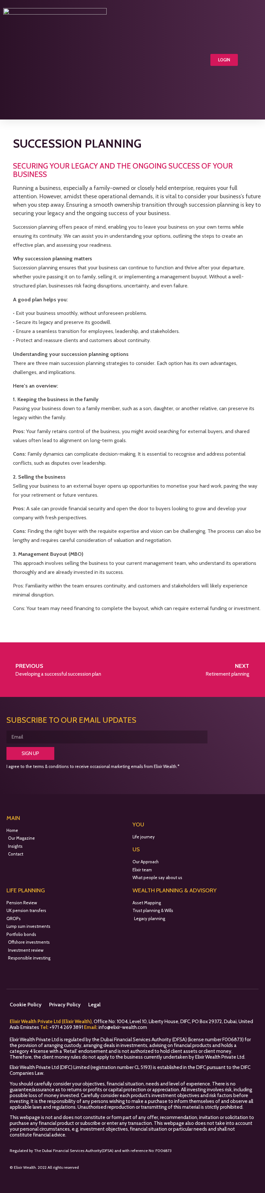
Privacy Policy (64, 1004)
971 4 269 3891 (68, 1027)
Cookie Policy (25, 1004)
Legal (94, 1004)
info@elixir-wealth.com (123, 1027)
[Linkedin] (238, 1170)
